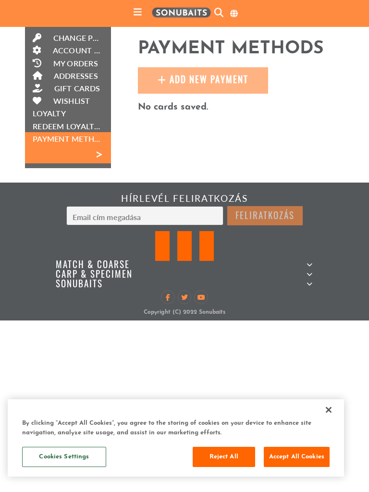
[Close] (328, 409)
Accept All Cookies (296, 457)
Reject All (223, 457)
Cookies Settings (64, 457)
